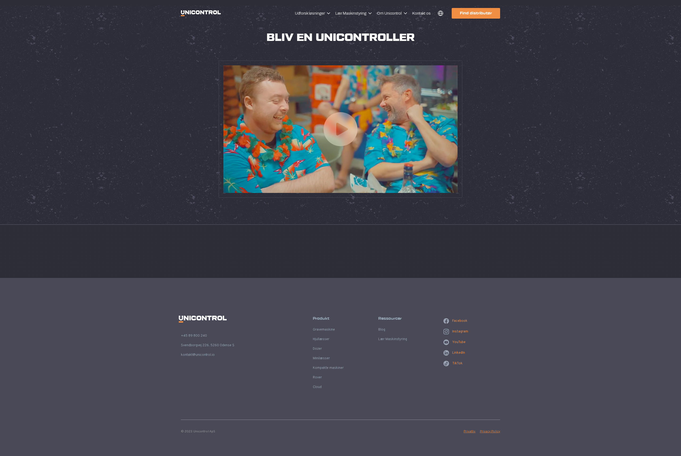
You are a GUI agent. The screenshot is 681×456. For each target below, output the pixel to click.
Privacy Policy (490, 431)
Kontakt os (421, 13)
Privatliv (470, 431)
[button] (315, 13)
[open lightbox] (340, 129)
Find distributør (476, 13)
